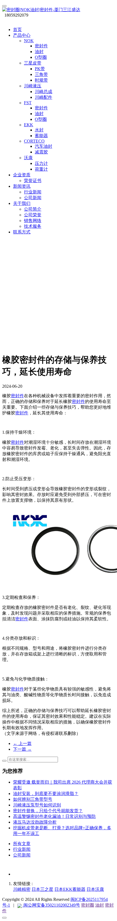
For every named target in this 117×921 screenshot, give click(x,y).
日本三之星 (42, 889)
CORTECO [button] (34, 141)
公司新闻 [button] (32, 197)
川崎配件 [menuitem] (43, 97)
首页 (17, 29)
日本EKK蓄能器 (69, 889)
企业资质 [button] (21, 175)
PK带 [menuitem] (40, 68)
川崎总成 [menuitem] (43, 91)
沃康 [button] (28, 157)
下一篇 (22, 749)
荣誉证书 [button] (32, 180)
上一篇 (22, 743)
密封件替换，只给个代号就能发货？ (48, 810)
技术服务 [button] (32, 226)
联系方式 (21, 232)
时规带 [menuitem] (41, 80)
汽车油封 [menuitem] (43, 146)
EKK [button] (28, 124)
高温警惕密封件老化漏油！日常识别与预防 (54, 816)
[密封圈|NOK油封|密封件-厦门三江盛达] (58, 10)
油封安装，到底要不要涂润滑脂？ (45, 793)
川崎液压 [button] (32, 86)
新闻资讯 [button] (21, 186)
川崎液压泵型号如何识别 (37, 805)
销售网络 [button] (32, 220)
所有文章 (21, 843)
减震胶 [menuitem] (41, 152)
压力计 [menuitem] (41, 163)
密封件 (17, 395)
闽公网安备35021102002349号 (51, 905)
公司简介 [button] (32, 209)
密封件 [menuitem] (41, 46)
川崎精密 (21, 889)
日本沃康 (95, 889)
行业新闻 (21, 849)
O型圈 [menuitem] (41, 57)
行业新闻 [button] (32, 192)
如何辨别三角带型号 (32, 799)
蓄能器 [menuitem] (41, 135)
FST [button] (28, 102)
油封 (99, 905)
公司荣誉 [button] (32, 214)
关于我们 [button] (21, 203)
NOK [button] (29, 40)
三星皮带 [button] (32, 63)
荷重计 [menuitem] (41, 169)
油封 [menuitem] (39, 51)
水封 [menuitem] (39, 130)
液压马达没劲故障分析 (35, 822)
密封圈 (87, 905)
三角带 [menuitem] (41, 74)
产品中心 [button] (21, 35)
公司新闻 (21, 855)
